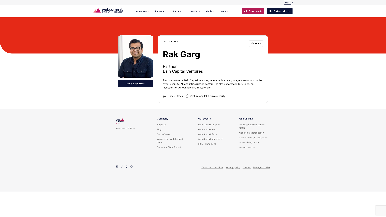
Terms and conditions (212, 167)
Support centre (247, 147)
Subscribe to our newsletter (253, 137)
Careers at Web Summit (169, 147)
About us (161, 124)
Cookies (247, 167)
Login (287, 2)
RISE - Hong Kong (207, 144)
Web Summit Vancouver (210, 139)
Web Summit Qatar (207, 134)
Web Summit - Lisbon (209, 124)
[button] (253, 11)
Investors (195, 11)
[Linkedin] (117, 166)
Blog (159, 129)
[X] (122, 166)
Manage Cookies (261, 167)
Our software (163, 134)
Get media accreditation (251, 132)
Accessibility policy (249, 142)
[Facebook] (126, 166)
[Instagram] (131, 166)
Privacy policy (233, 167)
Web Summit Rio (206, 129)
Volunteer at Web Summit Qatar (170, 141)
